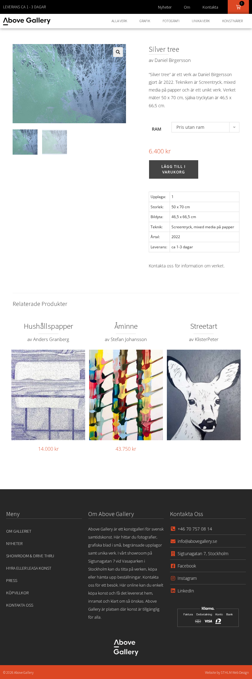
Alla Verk (119, 20)
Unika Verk (201, 20)
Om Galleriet (18, 531)
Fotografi (171, 20)
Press (11, 580)
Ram (156, 129)
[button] (118, 52)
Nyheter (164, 7)
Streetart (203, 326)
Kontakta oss (19, 605)
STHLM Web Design (235, 672)
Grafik (145, 20)
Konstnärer (232, 20)
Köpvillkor (17, 593)
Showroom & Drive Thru (30, 556)
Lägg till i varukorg (173, 169)
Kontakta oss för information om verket (186, 266)
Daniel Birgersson (173, 60)
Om (187, 7)
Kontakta (210, 7)
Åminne (126, 326)
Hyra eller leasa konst (28, 568)
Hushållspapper (48, 326)
